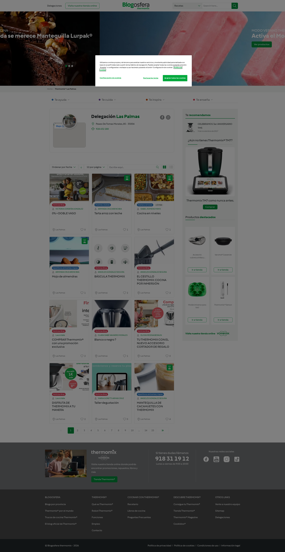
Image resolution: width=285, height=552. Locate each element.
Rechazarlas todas (150, 78)
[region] (143, 70)
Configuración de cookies (110, 78)
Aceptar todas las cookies (175, 78)
